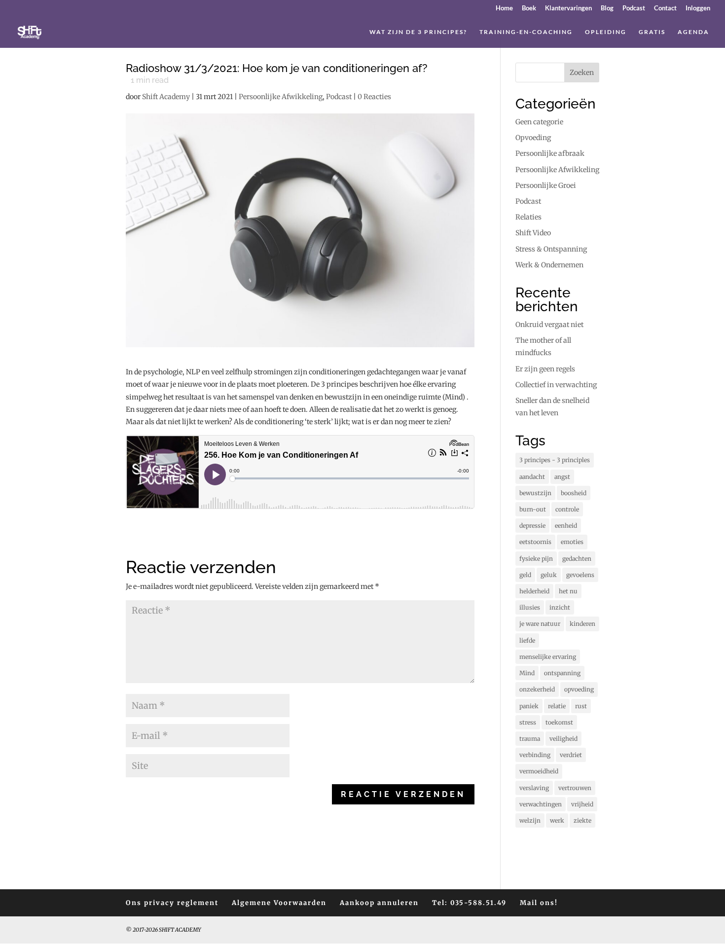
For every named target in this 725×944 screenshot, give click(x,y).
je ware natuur (539, 623)
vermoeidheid (538, 771)
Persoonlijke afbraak (549, 153)
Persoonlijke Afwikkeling (281, 96)
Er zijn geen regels (545, 368)
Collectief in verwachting (556, 384)
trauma (529, 738)
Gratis (652, 32)
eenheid (566, 525)
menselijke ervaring (547, 656)
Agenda (693, 32)
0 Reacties (374, 96)
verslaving (534, 788)
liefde (527, 640)
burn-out (532, 509)
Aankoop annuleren (379, 903)
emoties (572, 541)
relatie (557, 706)
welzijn (530, 820)
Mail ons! (539, 903)
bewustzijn (535, 493)
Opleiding (605, 32)
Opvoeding (533, 137)
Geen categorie (539, 121)
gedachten (576, 558)
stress (527, 722)
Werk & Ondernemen (549, 264)
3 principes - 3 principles (554, 460)
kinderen (582, 623)
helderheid (534, 591)
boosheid (573, 493)
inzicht (559, 607)
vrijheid (582, 804)
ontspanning (562, 673)
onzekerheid (537, 689)
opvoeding (579, 689)
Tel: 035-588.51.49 (469, 903)
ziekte (582, 820)
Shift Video (533, 232)
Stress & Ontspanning (551, 249)
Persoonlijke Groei (545, 185)
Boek (529, 8)
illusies (529, 607)
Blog (607, 8)
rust (581, 706)
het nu (568, 591)
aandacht (532, 476)
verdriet (571, 755)
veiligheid (563, 738)
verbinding (534, 755)
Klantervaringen (568, 8)
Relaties (528, 217)
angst (562, 476)
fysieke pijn (536, 558)
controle (567, 509)
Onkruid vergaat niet (549, 324)
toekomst (559, 722)
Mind (527, 673)
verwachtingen (540, 804)
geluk (549, 575)
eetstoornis (535, 541)
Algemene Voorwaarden (279, 903)
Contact (665, 8)
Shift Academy (166, 96)
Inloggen (698, 8)
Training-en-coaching (526, 32)
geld (525, 575)
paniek (529, 706)
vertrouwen (574, 788)
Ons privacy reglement (172, 903)
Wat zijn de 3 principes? (418, 32)
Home (504, 8)
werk (557, 820)
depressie (532, 525)
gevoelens (580, 575)
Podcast (633, 8)
